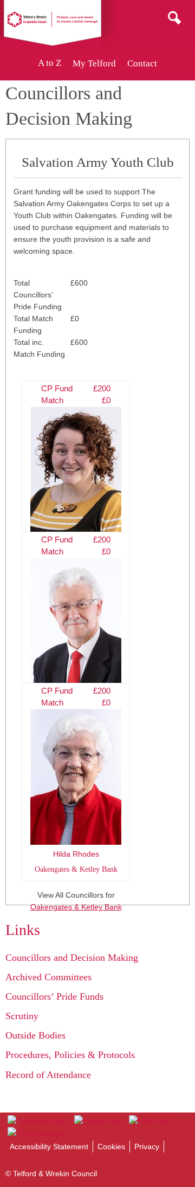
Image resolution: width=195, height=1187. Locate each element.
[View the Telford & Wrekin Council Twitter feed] (98, 1121)
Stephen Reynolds (76, 629)
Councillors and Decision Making (71, 957)
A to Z (49, 63)
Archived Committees (48, 977)
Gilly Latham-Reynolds (76, 478)
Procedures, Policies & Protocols (70, 1054)
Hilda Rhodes (76, 780)
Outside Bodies (35, 1035)
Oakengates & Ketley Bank (76, 907)
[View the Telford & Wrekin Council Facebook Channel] (37, 1121)
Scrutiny (21, 1015)
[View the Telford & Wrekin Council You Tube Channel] (35, 1133)
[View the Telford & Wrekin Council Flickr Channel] (151, 1121)
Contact (142, 63)
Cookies (111, 1146)
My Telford (94, 63)
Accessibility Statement (49, 1146)
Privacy (146, 1146)
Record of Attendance (48, 1074)
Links (22, 929)
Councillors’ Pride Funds (54, 996)
